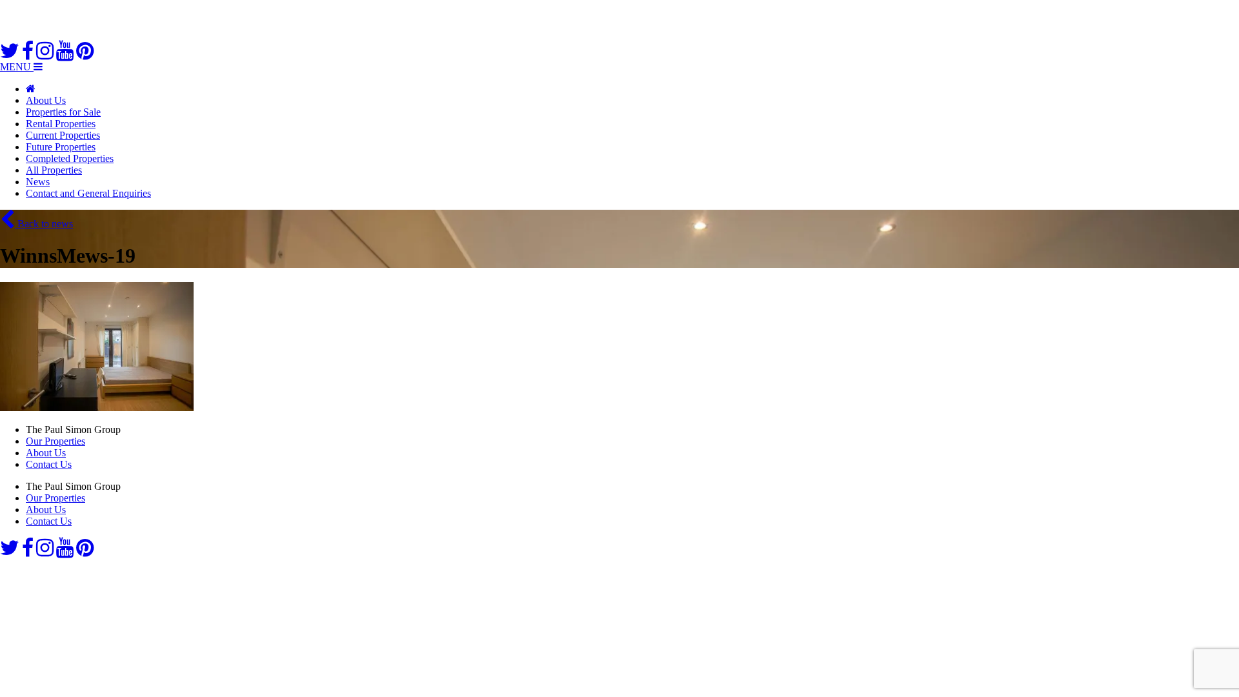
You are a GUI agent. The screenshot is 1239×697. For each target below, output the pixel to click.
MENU (17, 66)
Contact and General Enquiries (88, 193)
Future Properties (61, 146)
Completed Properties (70, 158)
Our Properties (55, 441)
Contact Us (49, 464)
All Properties (54, 170)
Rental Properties (61, 123)
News (38, 181)
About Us (46, 100)
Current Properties (63, 135)
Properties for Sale (63, 111)
